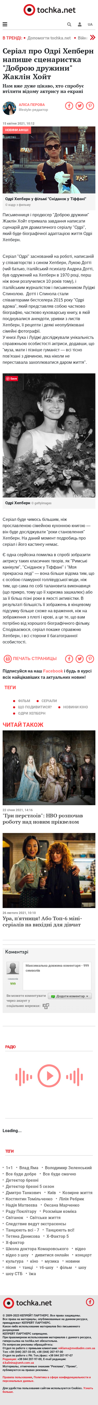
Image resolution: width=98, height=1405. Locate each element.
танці (27, 1267)
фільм (24, 701)
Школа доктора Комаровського (37, 1248)
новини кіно (75, 707)
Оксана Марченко (61, 1205)
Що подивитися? (35, 707)
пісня (11, 1267)
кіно (34, 1261)
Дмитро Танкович (23, 1192)
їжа (32, 1273)
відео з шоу (17, 1255)
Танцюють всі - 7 (22, 1230)
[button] (79, 24)
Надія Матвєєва (21, 1205)
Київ (52, 1192)
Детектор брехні (22, 1180)
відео (80, 1248)
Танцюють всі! (60, 1230)
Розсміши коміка (60, 1211)
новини (73, 1261)
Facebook (53, 671)
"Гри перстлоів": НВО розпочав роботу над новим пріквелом (43, 818)
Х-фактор (15, 1242)
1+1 (9, 1167)
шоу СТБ (14, 1273)
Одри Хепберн (31, 713)
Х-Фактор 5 (58, 1236)
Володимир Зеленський (68, 1167)
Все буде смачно (59, 1174)
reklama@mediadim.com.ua (76, 1348)
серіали (49, 701)
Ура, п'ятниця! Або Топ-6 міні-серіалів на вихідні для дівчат (42, 921)
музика (52, 1261)
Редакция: (10, 1359)
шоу (82, 1267)
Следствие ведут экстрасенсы (36, 1223)
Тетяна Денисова (23, 1236)
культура (15, 1261)
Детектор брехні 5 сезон (30, 1186)
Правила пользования (17, 1377)
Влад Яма (28, 1167)
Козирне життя (77, 1192)
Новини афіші (16, 130)
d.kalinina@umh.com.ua (18, 1362)
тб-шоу (46, 1267)
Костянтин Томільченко (29, 1198)
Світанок (14, 1217)
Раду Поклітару (21, 1211)
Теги (10, 1151)
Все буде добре (21, 1174)
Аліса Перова (32, 105)
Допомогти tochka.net (49, 38)
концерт (83, 1255)
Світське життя (45, 1217)
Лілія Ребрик (71, 1198)
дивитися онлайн (52, 1255)
